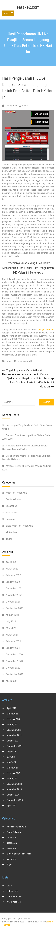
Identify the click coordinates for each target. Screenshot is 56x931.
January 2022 (13, 581)
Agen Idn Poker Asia (16, 492)
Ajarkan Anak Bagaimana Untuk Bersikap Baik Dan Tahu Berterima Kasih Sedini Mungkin (30, 382)
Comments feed (14, 896)
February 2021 (13, 641)
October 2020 (13, 667)
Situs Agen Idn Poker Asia (19, 525)
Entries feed (12, 891)
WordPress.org (14, 902)
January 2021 (13, 647)
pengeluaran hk (46, 329)
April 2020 (11, 680)
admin (25, 105)
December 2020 (14, 654)
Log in (9, 885)
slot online (11, 532)
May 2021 (11, 628)
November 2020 (14, 661)
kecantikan (11, 506)
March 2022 (12, 568)
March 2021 (12, 634)
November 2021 (14, 595)
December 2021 (14, 588)
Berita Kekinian (13, 499)
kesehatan (11, 512)
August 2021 (12, 614)
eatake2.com (28, 7)
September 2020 (14, 674)
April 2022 (11, 562)
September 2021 (14, 608)
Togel (8, 361)
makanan (10, 519)
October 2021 (13, 601)
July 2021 (11, 621)
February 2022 (13, 575)
